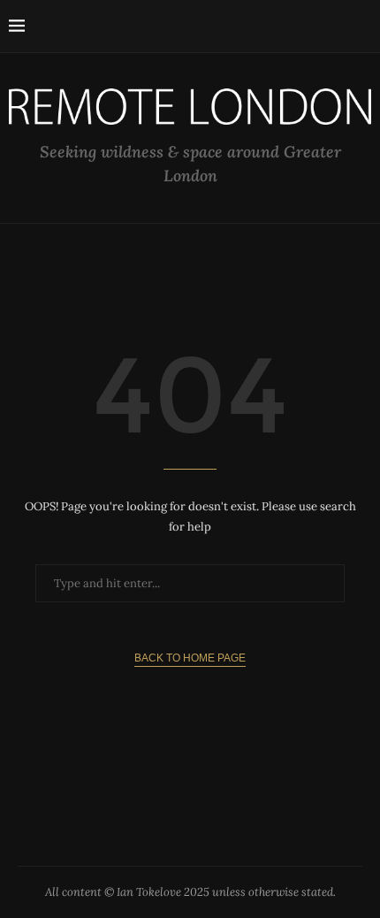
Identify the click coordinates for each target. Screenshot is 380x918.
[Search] (362, 26)
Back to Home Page (190, 658)
